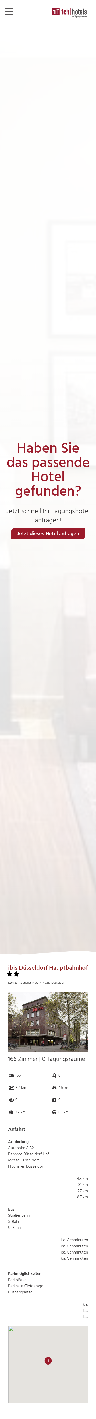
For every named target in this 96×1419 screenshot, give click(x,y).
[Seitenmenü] (9, 11)
